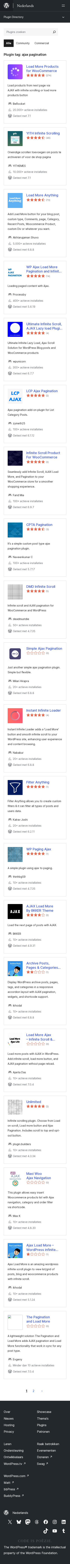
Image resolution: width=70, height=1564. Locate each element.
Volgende (42, 1391)
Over (7, 1412)
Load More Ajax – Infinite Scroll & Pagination (39, 1037)
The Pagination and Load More (38, 1319)
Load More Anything (42, 195)
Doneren (44, 1457)
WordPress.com (16, 1476)
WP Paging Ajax (38, 849)
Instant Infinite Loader (43, 710)
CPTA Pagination (39, 525)
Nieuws (9, 1418)
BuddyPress (14, 1496)
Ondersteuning (14, 1450)
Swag (42, 1464)
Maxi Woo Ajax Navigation (38, 1176)
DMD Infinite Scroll (40, 587)
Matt (9, 1483)
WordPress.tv (15, 1464)
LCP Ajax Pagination (42, 391)
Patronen (43, 1431)
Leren (7, 1444)
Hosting (9, 1425)
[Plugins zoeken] (54, 32)
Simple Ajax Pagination (44, 648)
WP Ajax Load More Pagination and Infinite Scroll (43, 269)
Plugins (41, 1425)
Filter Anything (37, 782)
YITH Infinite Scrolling (43, 133)
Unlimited (33, 1102)
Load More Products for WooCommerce (42, 69)
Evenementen (46, 1450)
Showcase (44, 1412)
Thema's (43, 1418)
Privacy (9, 1431)
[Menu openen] (64, 5)
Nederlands (20, 1513)
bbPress (11, 1489)
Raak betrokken (48, 1444)
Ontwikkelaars (13, 1457)
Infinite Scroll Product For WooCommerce (43, 455)
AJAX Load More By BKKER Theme (39, 908)
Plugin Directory (14, 17)
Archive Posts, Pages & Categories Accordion (42, 965)
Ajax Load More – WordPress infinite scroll (41, 1247)
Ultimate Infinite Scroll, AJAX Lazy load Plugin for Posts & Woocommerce (44, 326)
